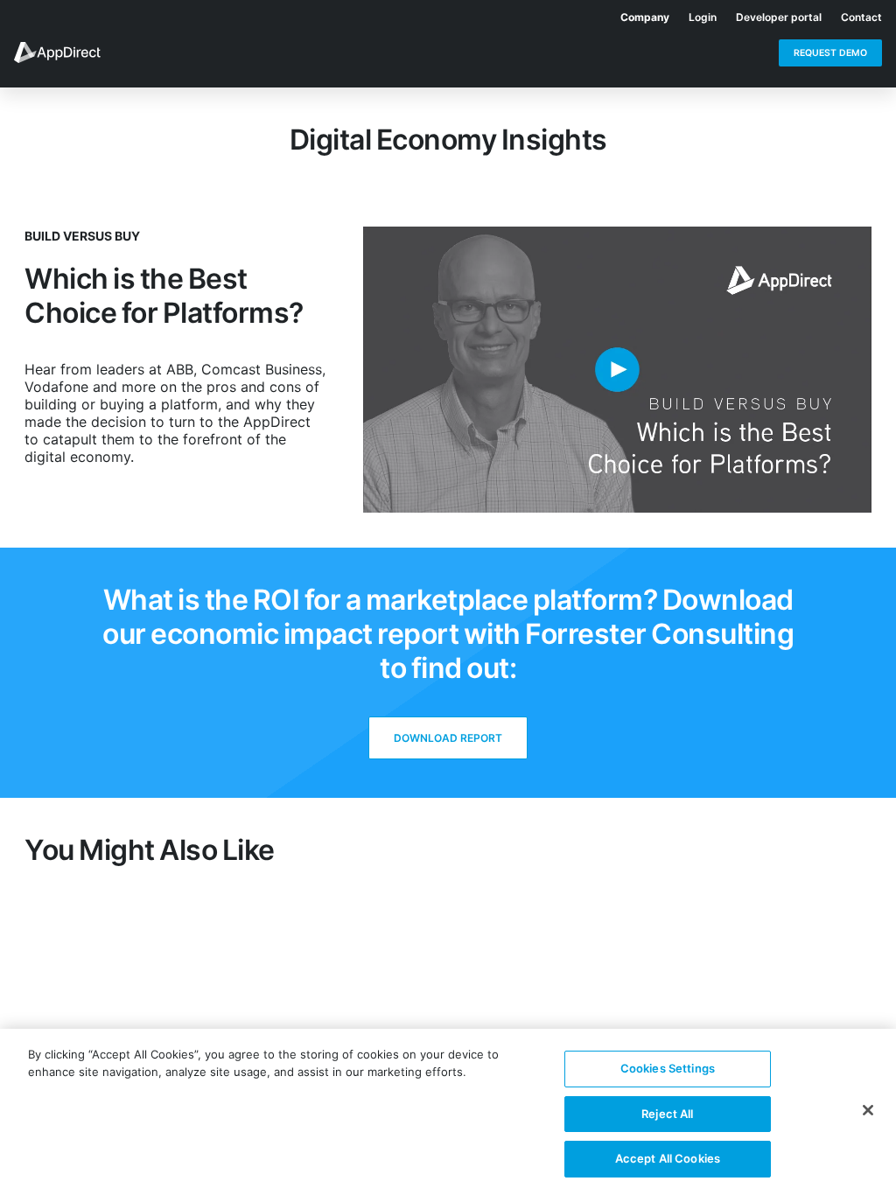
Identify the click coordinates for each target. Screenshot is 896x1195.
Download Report (448, 737)
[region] (448, 1112)
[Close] (868, 1110)
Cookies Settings (667, 1068)
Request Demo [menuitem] (830, 53)
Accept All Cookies (667, 1158)
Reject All (667, 1114)
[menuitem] (635, 14)
